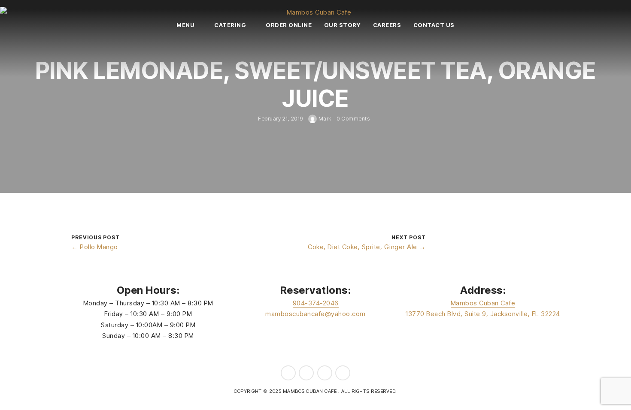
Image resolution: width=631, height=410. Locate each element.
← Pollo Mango (94, 247)
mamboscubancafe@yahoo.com (315, 314)
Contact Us (434, 24)
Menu (185, 24)
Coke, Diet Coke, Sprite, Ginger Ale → (367, 247)
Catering (230, 24)
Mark (324, 118)
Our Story (342, 24)
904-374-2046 (316, 303)
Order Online (289, 24)
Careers (387, 24)
